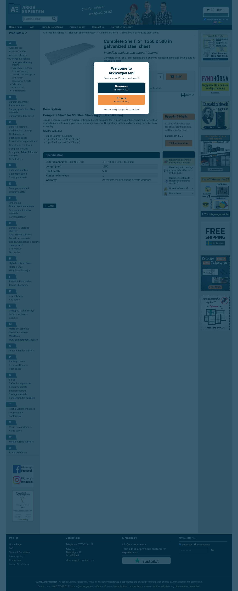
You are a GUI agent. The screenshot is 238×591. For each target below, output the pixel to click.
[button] (121, 88)
